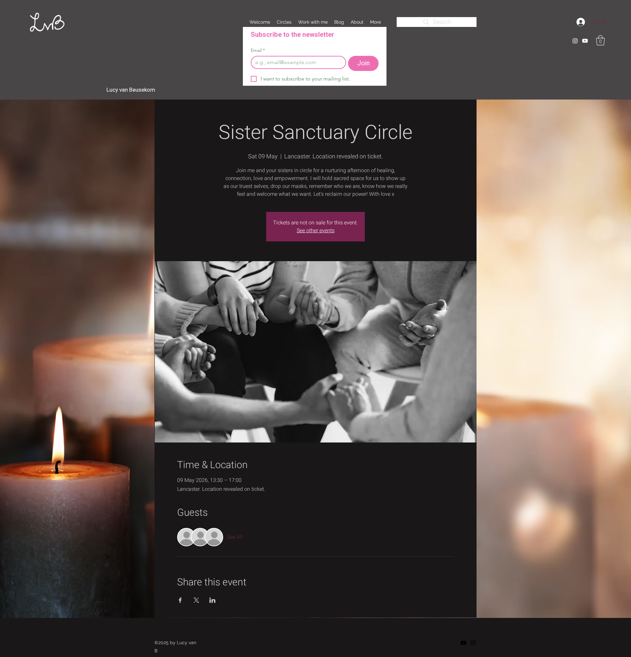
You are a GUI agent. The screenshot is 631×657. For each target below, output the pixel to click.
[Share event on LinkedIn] (212, 600)
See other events (316, 231)
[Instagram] (575, 40)
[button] (600, 40)
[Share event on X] (196, 600)
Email (258, 50)
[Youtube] (585, 40)
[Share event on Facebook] (180, 600)
